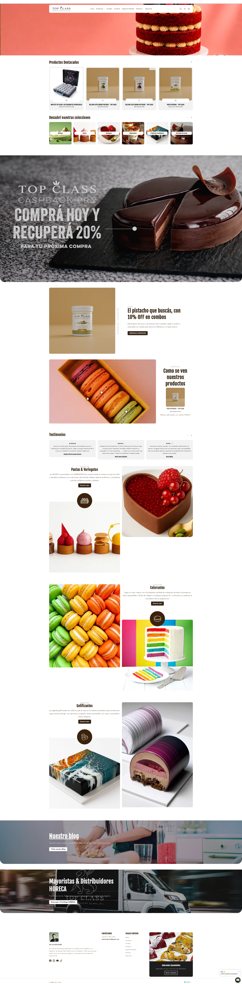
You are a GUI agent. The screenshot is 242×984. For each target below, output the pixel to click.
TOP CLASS (57, 982)
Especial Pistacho (131, 950)
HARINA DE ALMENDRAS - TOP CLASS (98, 422)
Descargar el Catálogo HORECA (63, 902)
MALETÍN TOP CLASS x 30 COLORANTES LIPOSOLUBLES (66, 105)
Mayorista (128, 956)
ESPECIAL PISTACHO (138, 333)
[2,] (88, 398)
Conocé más (84, 485)
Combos (128, 943)
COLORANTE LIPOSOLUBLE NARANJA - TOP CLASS (114, 417)
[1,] (126, 411)
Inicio (127, 937)
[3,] (102, 391)
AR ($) (188, 982)
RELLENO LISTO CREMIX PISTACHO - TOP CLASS (102, 105)
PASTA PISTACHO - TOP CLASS (175, 105)
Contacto (128, 946)
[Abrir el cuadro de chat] (237, 979)
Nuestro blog (64, 836)
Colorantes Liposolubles (171, 965)
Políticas (139, 9)
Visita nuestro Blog (58, 849)
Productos (99, 9)
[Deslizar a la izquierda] (187, 62)
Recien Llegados (171, 973)
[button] (180, 9)
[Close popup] (239, 971)
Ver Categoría (15, 28)
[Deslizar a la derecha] (191, 62)
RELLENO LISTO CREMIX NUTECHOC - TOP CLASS (139, 105)
